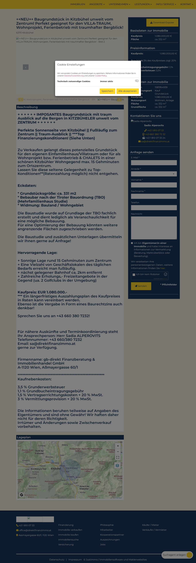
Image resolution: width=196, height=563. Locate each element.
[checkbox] (137, 80)
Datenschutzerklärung (74, 76)
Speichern (107, 91)
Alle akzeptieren (127, 91)
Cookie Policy (101, 76)
